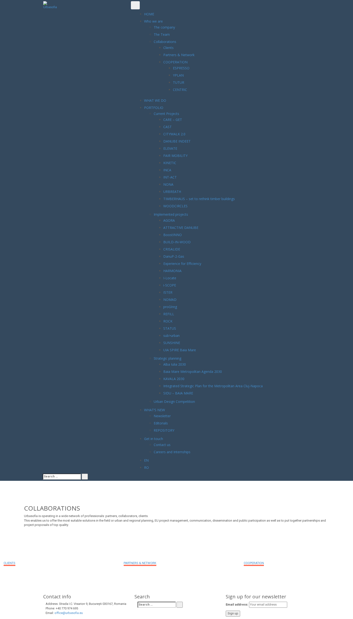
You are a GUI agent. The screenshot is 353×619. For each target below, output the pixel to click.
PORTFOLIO (153, 107)
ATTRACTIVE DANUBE (180, 227)
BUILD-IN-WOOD (177, 242)
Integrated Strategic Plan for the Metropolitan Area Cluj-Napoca (213, 386)
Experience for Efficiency (182, 263)
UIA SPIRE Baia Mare (179, 350)
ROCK (167, 321)
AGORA (169, 220)
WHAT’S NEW (154, 410)
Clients (168, 47)
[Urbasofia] (50, 5)
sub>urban (171, 335)
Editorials (161, 423)
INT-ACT (170, 177)
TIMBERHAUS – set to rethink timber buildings (199, 198)
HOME (149, 14)
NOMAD (169, 299)
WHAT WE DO (155, 100)
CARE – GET (172, 119)
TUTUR (178, 82)
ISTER (167, 292)
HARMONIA (172, 270)
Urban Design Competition (174, 401)
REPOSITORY (164, 430)
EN (146, 460)
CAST (167, 127)
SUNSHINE (171, 342)
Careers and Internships (172, 452)
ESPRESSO (181, 68)
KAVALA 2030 (173, 378)
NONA (168, 184)
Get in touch (153, 438)
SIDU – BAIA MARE (178, 393)
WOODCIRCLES (175, 206)
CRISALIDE (171, 249)
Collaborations (165, 41)
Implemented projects (171, 214)
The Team (162, 34)
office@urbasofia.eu (69, 613)
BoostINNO (172, 234)
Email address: (237, 604)
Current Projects (166, 113)
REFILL (168, 314)
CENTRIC (180, 89)
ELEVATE (170, 148)
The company (164, 27)
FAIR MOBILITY (175, 155)
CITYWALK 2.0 (174, 134)
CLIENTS (9, 563)
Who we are (153, 21)
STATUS (169, 328)
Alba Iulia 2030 (174, 364)
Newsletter (162, 416)
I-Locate (169, 278)
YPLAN (178, 75)
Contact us (162, 444)
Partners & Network (179, 55)
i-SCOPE (169, 285)
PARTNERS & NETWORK (140, 563)
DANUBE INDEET (177, 141)
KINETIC (169, 163)
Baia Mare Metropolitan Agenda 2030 (192, 371)
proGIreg (170, 306)
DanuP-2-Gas (173, 256)
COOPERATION (175, 62)
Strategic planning (167, 358)
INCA (167, 170)
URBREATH (172, 191)
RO (146, 467)
